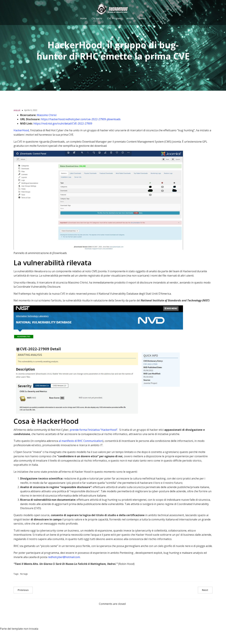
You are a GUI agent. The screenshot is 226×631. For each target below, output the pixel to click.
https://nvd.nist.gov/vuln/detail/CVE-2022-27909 (62, 123)
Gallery (142, 18)
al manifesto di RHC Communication (81, 441)
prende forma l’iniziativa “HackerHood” (93, 430)
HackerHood (21, 130)
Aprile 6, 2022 (30, 110)
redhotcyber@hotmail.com (64, 557)
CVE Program (114, 18)
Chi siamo (97, 18)
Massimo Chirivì (46, 115)
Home (83, 18)
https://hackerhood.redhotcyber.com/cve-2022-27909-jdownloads (81, 119)
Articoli (130, 18)
